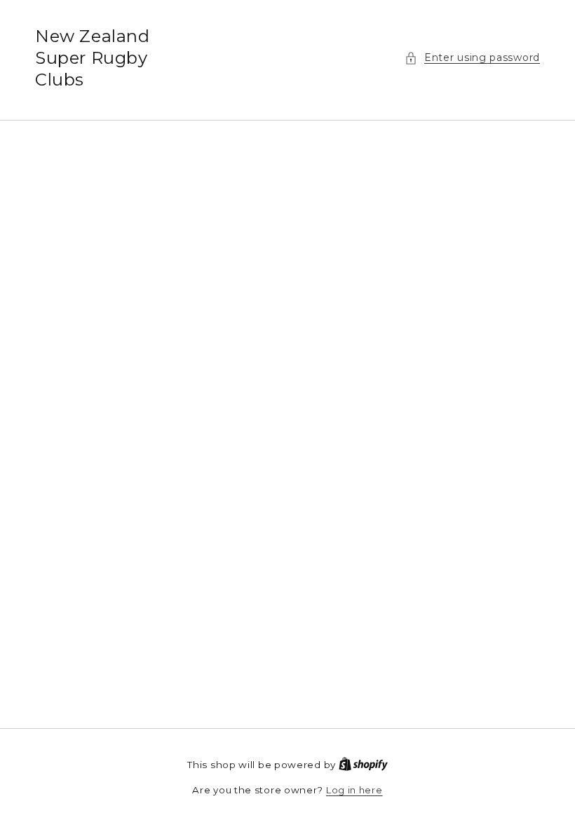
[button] (472, 58)
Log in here (354, 789)
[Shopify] (363, 764)
